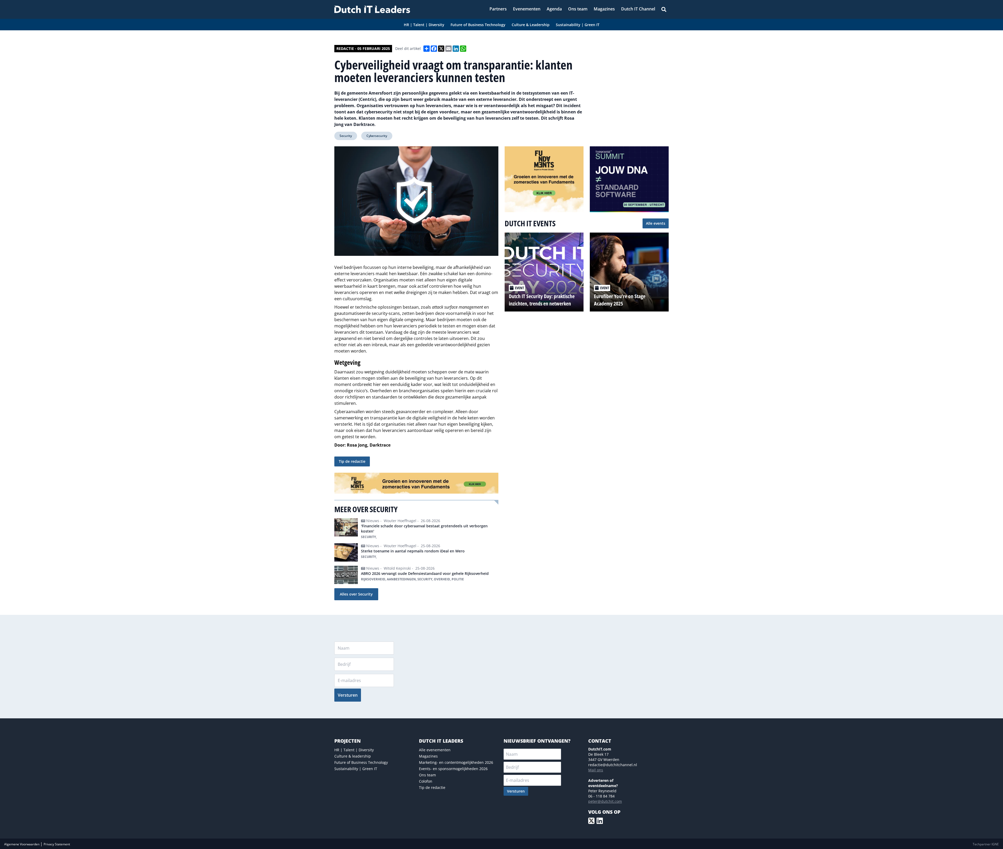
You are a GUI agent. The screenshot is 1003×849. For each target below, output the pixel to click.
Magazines (428, 756)
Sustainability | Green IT (355, 768)
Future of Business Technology (361, 762)
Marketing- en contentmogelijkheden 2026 (456, 762)
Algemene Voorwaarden (22, 844)
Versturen (348, 695)
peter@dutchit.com (605, 801)
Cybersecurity (376, 136)
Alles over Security (356, 594)
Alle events (655, 223)
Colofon (425, 781)
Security (346, 136)
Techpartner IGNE (986, 844)
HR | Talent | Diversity (354, 749)
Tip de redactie (352, 461)
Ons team (427, 774)
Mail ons (595, 769)
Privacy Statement (57, 844)
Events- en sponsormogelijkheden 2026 (453, 768)
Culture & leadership (352, 756)
